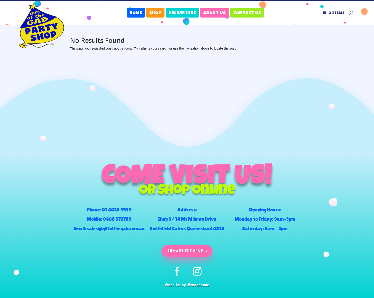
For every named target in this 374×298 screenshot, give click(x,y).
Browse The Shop (185, 251)
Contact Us (247, 13)
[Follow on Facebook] (176, 271)
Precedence (198, 284)
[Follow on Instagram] (197, 271)
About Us (214, 13)
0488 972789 (117, 219)
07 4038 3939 (116, 210)
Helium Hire (182, 13)
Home (136, 13)
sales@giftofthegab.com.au (115, 228)
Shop (155, 13)
